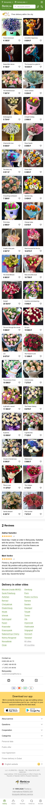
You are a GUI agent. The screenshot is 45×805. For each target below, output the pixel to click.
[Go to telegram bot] (22, 680)
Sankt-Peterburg (8, 593)
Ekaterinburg (7, 608)
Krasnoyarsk (7, 630)
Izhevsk (5, 615)
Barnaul (5, 600)
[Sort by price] (38, 7)
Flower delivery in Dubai (12, 758)
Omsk (4, 645)
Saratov (27, 604)
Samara (27, 600)
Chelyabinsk (7, 604)
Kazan (4, 622)
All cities (27, 641)
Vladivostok (29, 626)
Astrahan (5, 597)
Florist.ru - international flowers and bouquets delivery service (22, 791)
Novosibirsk (7, 641)
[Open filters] (42, 7)
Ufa (25, 619)
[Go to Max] (36, 680)
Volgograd (28, 630)
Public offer (6, 747)
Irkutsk (4, 611)
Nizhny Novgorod (9, 637)
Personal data (7, 741)
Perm (26, 593)
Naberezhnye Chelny (10, 634)
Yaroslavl (28, 637)
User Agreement (8, 752)
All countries (29, 645)
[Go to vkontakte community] (8, 680)
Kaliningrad (6, 619)
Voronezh (28, 634)
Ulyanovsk (28, 622)
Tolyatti (27, 611)
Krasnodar (6, 626)
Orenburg (28, 589)
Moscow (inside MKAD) (11, 589)
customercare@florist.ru (11, 673)
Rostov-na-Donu (31, 597)
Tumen (27, 615)
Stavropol (28, 608)
